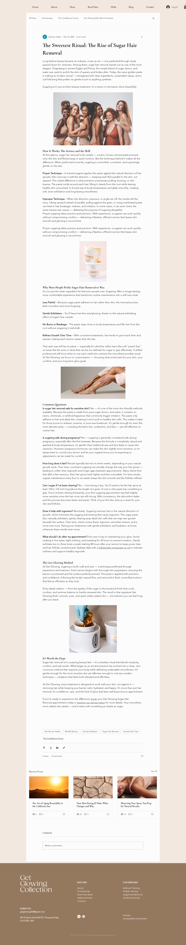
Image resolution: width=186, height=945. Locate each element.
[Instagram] (83, 916)
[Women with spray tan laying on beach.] (137, 787)
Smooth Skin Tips (130, 731)
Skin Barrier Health (52, 731)
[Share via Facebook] (44, 747)
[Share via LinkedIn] (57, 747)
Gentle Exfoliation (89, 731)
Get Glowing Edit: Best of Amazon (98, 18)
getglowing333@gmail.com (32, 911)
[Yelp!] (79, 916)
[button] (153, 18)
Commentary (47, 18)
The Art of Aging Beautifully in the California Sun (47, 805)
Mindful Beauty (71, 731)
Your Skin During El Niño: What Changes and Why (92, 805)
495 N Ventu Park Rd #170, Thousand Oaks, (39, 917)
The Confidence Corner (68, 18)
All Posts (32, 18)
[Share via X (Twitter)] (50, 747)
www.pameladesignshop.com (102, 935)
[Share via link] (64, 747)
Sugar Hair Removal (110, 731)
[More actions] (141, 36)
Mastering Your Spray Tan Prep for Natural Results (136, 805)
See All (154, 771)
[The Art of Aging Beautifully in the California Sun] (48, 787)
